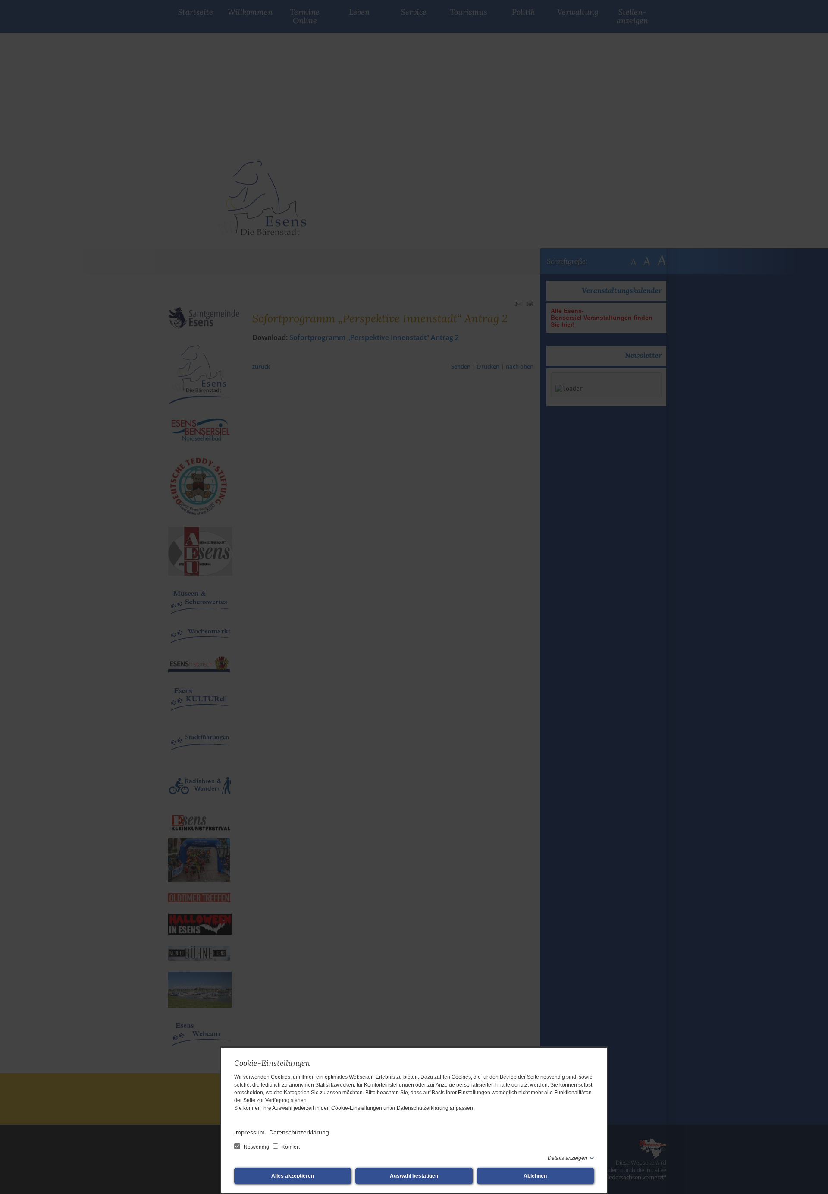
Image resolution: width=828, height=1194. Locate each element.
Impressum (249, 1132)
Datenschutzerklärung (299, 1132)
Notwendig (256, 1147)
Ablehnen (535, 1176)
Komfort (290, 1147)
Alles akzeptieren (292, 1176)
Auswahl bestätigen (414, 1176)
